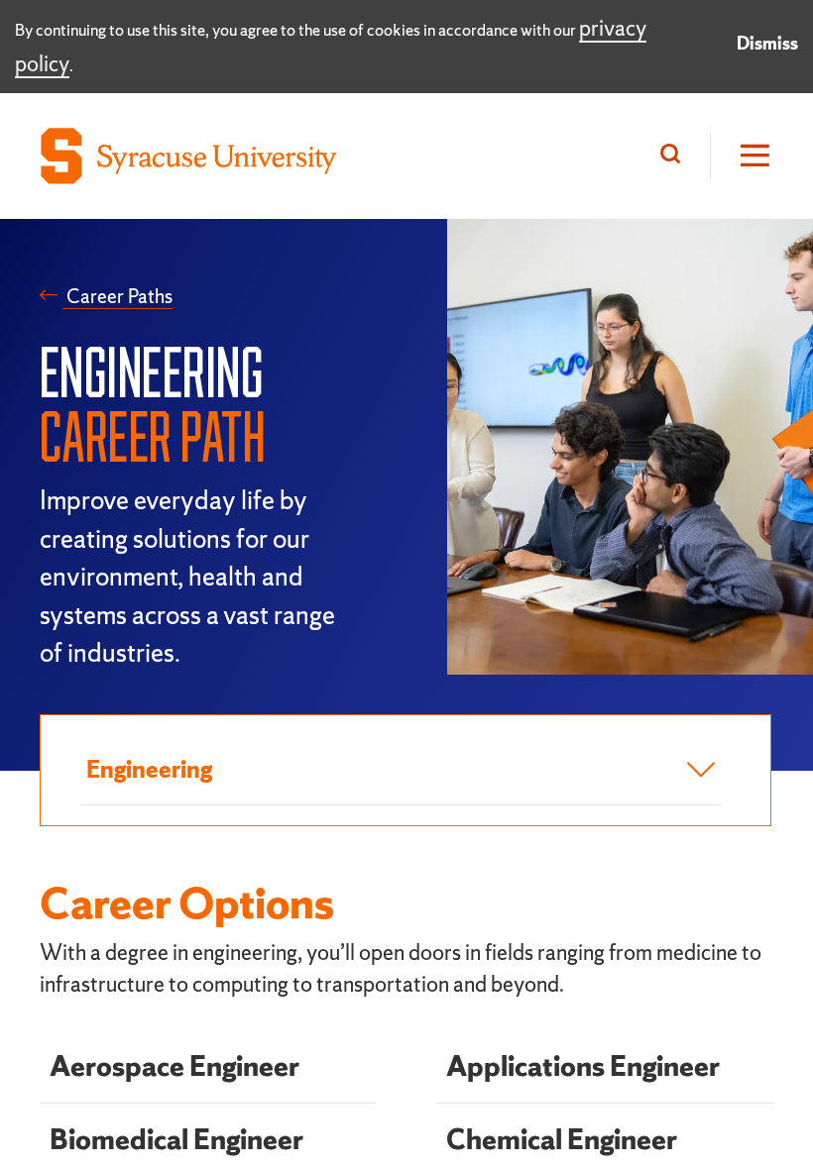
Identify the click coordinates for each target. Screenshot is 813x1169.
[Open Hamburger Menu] (741, 156)
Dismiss (767, 43)
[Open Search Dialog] (675, 156)
